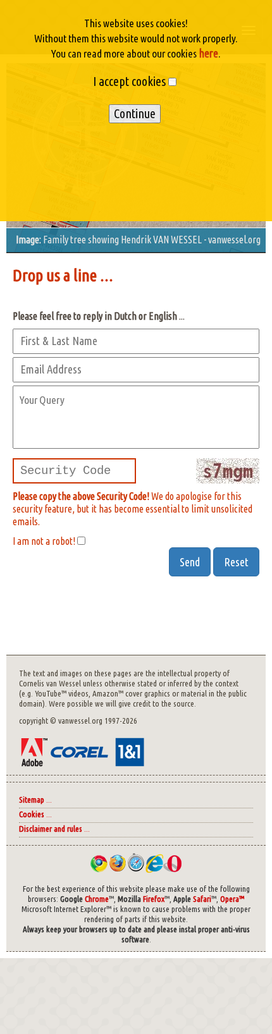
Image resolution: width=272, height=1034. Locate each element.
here (207, 53)
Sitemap (31, 800)
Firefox (153, 899)
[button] (190, 561)
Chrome (97, 899)
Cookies (31, 814)
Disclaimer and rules (50, 829)
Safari (202, 899)
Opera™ (232, 899)
